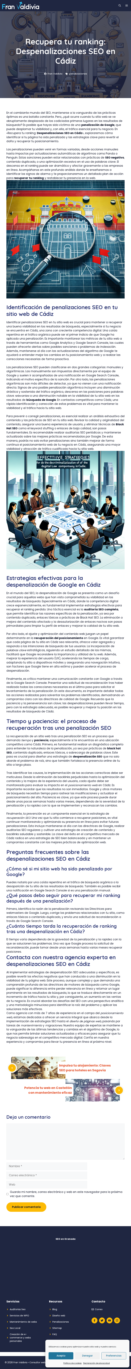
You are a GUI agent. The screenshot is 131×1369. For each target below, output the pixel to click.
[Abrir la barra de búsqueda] (119, 5)
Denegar (87, 1355)
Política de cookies (72, 1363)
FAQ (54, 1334)
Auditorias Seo (18, 1309)
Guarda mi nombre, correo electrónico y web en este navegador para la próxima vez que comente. (66, 1194)
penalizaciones (78, 73)
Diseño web (58, 1315)
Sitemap (57, 1328)
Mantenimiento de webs (23, 1321)
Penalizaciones (60, 1321)
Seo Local (15, 1328)
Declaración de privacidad (96, 1363)
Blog (54, 1309)
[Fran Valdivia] (21, 5)
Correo (99, 1309)
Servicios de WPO (19, 1315)
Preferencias (114, 1355)
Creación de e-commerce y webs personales (20, 1338)
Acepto (61, 1355)
